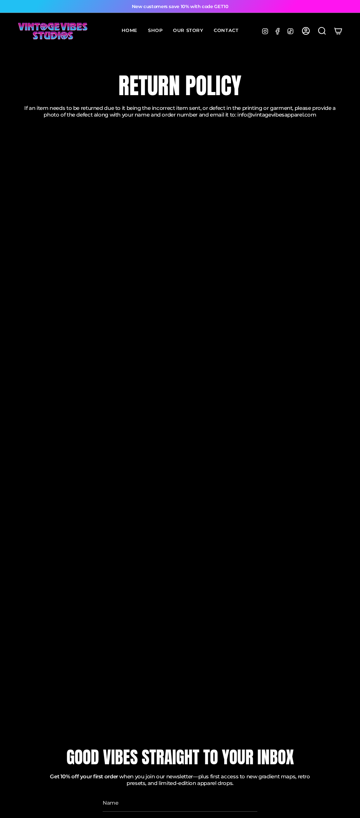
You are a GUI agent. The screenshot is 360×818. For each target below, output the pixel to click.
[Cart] (338, 31)
